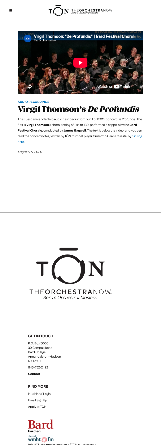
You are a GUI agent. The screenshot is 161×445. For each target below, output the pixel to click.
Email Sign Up (37, 400)
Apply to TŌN (37, 406)
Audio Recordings (33, 101)
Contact (34, 373)
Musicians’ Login (39, 393)
